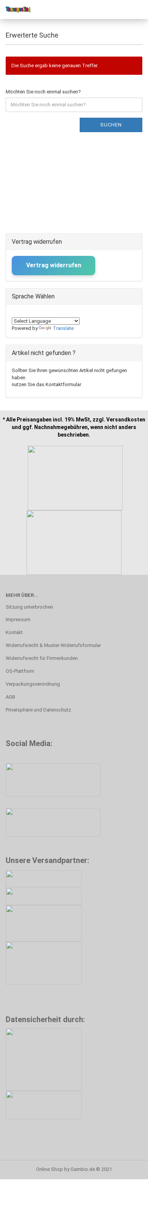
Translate (63, 328)
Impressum (18, 619)
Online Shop (49, 1169)
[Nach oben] (127, 1207)
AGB (10, 697)
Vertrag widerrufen (53, 265)
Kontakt (14, 632)
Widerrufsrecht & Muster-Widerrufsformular (53, 645)
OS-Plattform (20, 671)
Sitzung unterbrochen (29, 607)
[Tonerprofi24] (15, 9)
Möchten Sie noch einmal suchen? (43, 92)
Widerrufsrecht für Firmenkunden (42, 658)
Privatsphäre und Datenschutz (38, 710)
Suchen (111, 125)
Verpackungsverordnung (33, 684)
